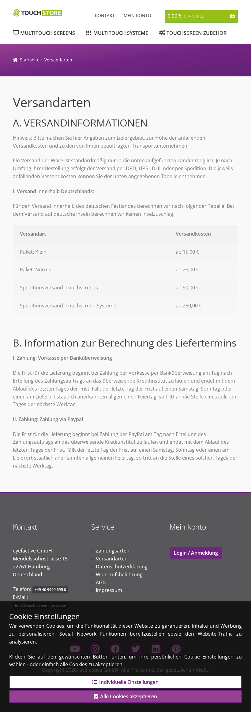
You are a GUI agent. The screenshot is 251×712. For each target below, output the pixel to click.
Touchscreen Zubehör (197, 33)
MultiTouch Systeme (120, 33)
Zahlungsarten (112, 550)
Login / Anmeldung (196, 552)
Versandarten (112, 558)
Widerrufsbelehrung (119, 574)
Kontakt (105, 15)
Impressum (109, 590)
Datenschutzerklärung (122, 566)
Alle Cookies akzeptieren (128, 696)
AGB (101, 582)
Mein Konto (137, 15)
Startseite (29, 60)
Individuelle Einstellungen (129, 682)
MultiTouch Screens (47, 33)
